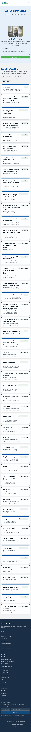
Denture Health (4, 672)
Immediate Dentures (6, 659)
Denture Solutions (5, 675)
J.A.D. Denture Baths (6, 648)
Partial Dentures (5, 656)
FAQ (2, 679)
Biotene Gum (4, 638)
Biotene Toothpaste (6, 643)
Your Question (4, 48)
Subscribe (15, 712)
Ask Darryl (3, 682)
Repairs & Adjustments (6, 666)
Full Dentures (4, 654)
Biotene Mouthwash (6, 641)
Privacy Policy (20, 724)
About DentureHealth (6, 690)
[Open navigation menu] (28, 3)
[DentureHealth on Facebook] (15, 727)
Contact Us (3, 693)
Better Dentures (5, 677)
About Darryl (4, 688)
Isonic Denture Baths (6, 645)
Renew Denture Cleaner (7, 634)
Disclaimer (3, 695)
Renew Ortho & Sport (6, 636)
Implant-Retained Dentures (7, 661)
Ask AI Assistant (16, 57)
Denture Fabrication (6, 664)
